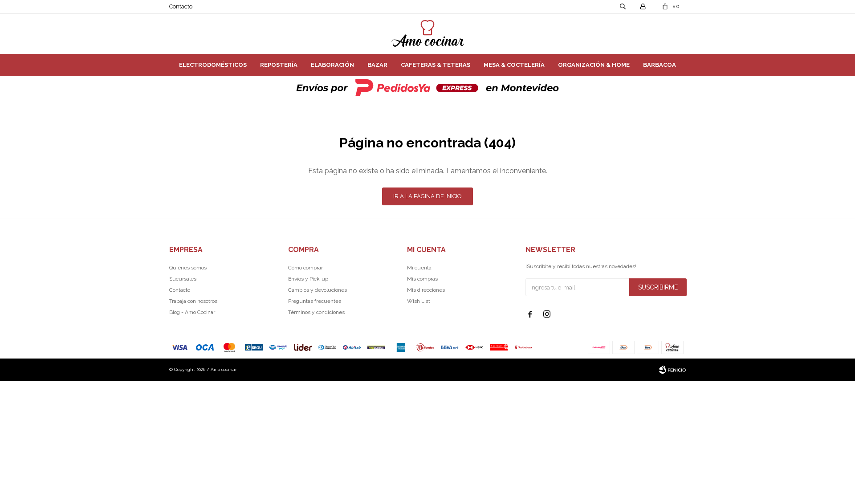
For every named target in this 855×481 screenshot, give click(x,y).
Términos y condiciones (316, 312)
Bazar (377, 64)
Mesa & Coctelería (514, 64)
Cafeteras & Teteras (435, 64)
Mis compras (422, 279)
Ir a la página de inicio (427, 196)
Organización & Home (594, 64)
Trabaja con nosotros (193, 301)
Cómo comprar (305, 268)
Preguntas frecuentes (314, 301)
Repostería (278, 64)
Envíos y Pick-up (308, 279)
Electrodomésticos (213, 64)
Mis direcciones (426, 290)
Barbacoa (659, 64)
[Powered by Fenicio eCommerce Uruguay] (672, 369)
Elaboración (332, 64)
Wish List (418, 301)
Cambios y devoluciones (317, 290)
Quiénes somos (188, 268)
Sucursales (182, 279)
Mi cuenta (419, 268)
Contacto (180, 6)
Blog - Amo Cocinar (192, 312)
